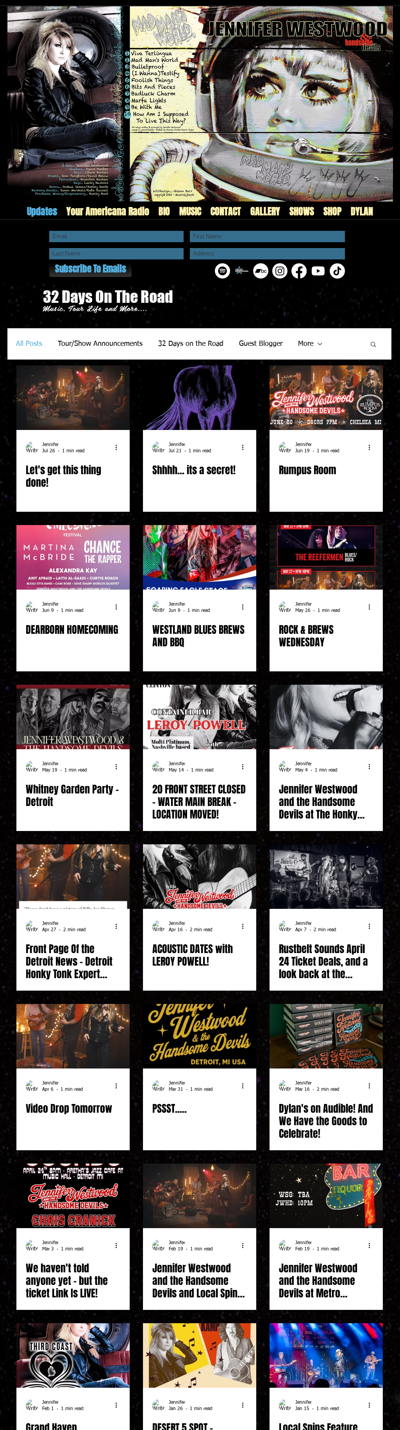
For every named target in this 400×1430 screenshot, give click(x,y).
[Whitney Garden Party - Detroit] (73, 717)
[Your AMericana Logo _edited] (241, 271)
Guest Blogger (260, 343)
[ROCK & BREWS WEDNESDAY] (326, 557)
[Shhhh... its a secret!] (199, 397)
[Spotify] (222, 271)
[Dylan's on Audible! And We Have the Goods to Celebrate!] (326, 1036)
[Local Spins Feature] (326, 1355)
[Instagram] (280, 271)
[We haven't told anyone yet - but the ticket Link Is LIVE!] (73, 1196)
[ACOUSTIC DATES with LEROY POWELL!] (199, 876)
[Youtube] (318, 271)
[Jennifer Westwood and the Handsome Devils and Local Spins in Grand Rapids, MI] (199, 1196)
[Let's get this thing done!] (73, 397)
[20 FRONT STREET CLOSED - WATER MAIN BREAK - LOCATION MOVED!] (199, 717)
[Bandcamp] (260, 271)
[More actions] (119, 447)
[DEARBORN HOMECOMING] (73, 557)
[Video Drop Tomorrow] (73, 1036)
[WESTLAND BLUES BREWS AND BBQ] (199, 557)
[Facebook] (299, 271)
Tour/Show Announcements (100, 343)
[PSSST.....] (199, 1036)
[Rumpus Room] (326, 397)
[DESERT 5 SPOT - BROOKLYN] (199, 1355)
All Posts (29, 343)
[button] (373, 345)
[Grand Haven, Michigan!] (73, 1355)
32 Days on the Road (190, 343)
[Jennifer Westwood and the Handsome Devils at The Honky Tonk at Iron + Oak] (326, 717)
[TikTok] (337, 271)
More (305, 343)
